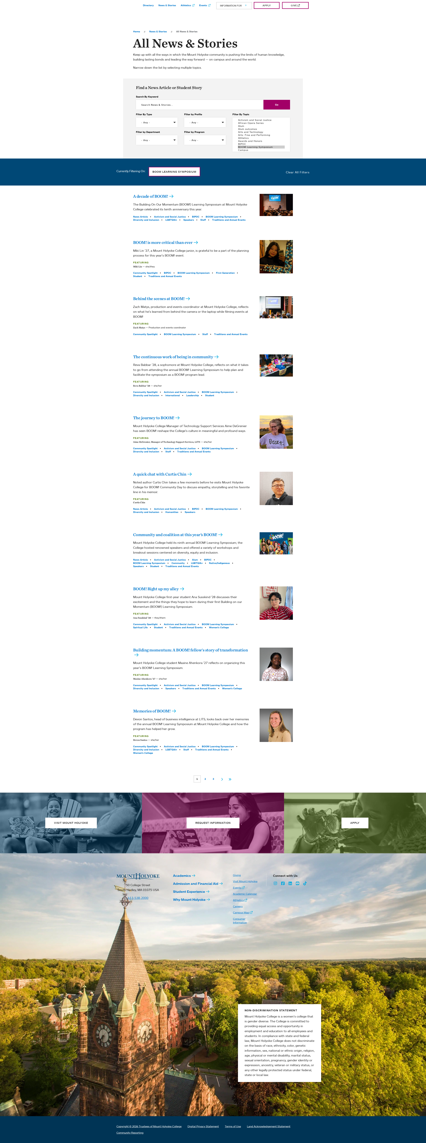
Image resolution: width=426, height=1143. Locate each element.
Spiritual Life (140, 627)
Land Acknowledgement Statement (268, 1126)
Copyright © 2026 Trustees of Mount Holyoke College (149, 1126)
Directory (148, 5)
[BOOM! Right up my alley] (276, 603)
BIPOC (195, 216)
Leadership (192, 395)
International (172, 395)
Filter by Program (194, 132)
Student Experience (189, 891)
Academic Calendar (245, 893)
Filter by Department (148, 132)
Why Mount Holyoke (189, 899)
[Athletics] (261, 138)
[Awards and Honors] (261, 141)
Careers (238, 906)
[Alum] (261, 126)
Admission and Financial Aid (195, 883)
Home (136, 31)
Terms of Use (233, 1126)
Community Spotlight (145, 272)
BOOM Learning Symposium (222, 216)
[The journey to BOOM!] (276, 432)
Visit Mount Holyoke (245, 881)
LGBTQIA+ (171, 219)
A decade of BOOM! (150, 196)
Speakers (188, 219)
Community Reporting (129, 1132)
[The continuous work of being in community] (276, 365)
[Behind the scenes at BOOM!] (276, 307)
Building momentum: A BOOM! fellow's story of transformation (190, 649)
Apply (267, 5)
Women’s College (219, 627)
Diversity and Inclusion (146, 219)
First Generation (225, 272)
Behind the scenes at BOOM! (159, 298)
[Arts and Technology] (261, 132)
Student (137, 276)
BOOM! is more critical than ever (163, 242)
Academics (182, 875)
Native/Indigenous (219, 563)
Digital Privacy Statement (203, 1126)
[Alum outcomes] (261, 129)
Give (294, 5)
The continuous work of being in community (173, 356)
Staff (203, 219)
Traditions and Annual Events (229, 219)
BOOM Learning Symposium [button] (174, 171)
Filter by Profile (193, 114)
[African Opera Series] (261, 123)
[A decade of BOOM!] (276, 205)
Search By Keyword (147, 96)
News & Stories (167, 5)
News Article (140, 216)
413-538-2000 (138, 898)
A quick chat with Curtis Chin (159, 474)
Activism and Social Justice (170, 216)
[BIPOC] (261, 144)
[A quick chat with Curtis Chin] (276, 488)
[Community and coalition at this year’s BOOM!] (276, 543)
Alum (195, 559)
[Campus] (261, 150)
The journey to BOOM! (153, 417)
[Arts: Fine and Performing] (261, 135)
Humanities (171, 512)
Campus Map (241, 912)
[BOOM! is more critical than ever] (276, 256)
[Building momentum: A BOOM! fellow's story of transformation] (276, 664)
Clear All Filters (298, 172)
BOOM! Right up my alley (156, 588)
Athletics (186, 5)
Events (203, 5)
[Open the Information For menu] (237, 5)
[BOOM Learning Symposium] (261, 147)
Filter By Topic (240, 114)
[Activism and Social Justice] (261, 120)
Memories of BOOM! (152, 710)
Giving (237, 875)
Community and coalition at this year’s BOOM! (175, 534)
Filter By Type (144, 114)
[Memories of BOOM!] (276, 725)
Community (178, 563)
